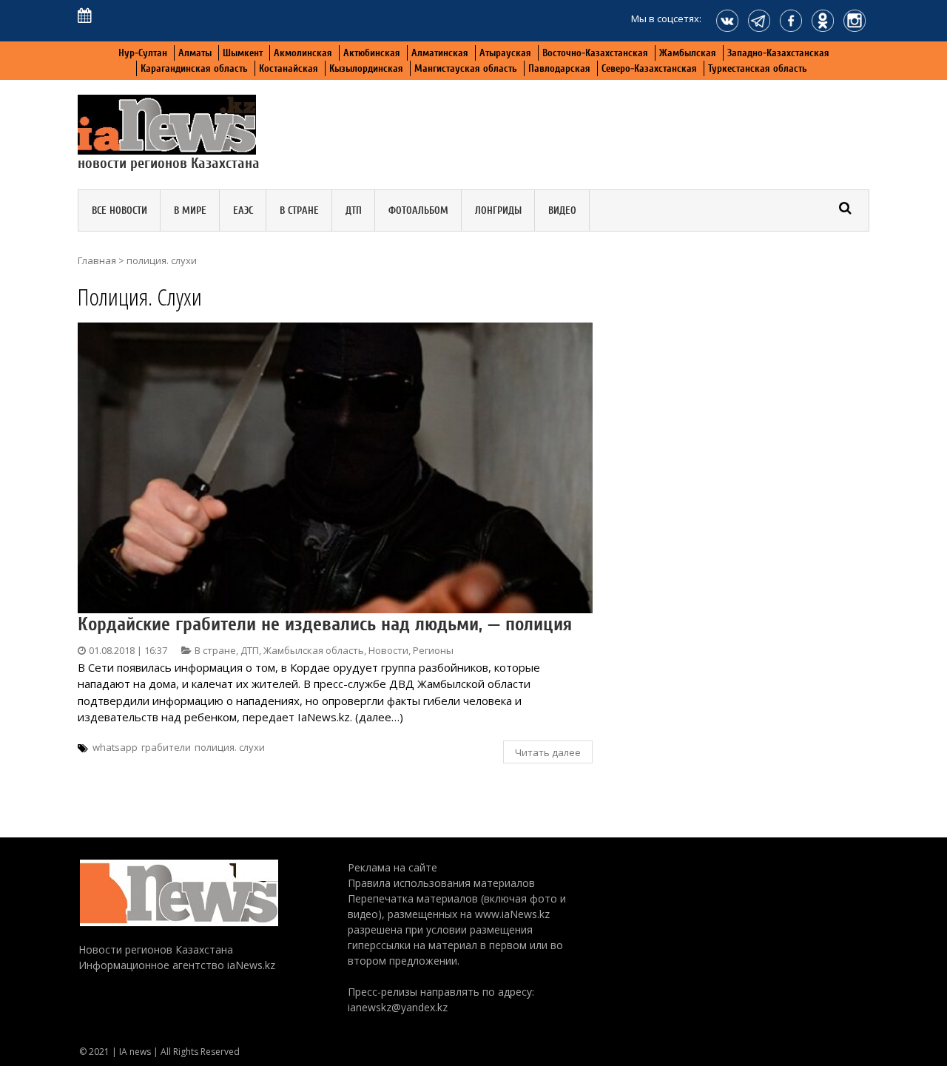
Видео (562, 210)
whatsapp (115, 747)
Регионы (433, 650)
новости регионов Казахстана (169, 163)
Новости (388, 650)
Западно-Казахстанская (778, 53)
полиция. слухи (230, 747)
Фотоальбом (418, 210)
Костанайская (288, 68)
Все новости (119, 210)
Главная (97, 260)
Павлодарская (559, 68)
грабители (166, 747)
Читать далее (548, 752)
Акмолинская (303, 53)
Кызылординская (366, 68)
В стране (299, 210)
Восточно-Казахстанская (595, 53)
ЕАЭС (243, 210)
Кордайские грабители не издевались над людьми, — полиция (325, 624)
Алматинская (439, 53)
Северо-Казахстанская (649, 68)
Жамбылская (687, 53)
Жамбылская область (313, 650)
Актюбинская (371, 53)
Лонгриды (498, 210)
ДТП (354, 210)
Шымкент (243, 53)
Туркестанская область (757, 68)
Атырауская (505, 53)
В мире (190, 210)
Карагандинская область (194, 68)
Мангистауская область (465, 68)
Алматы (195, 53)
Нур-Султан (142, 53)
